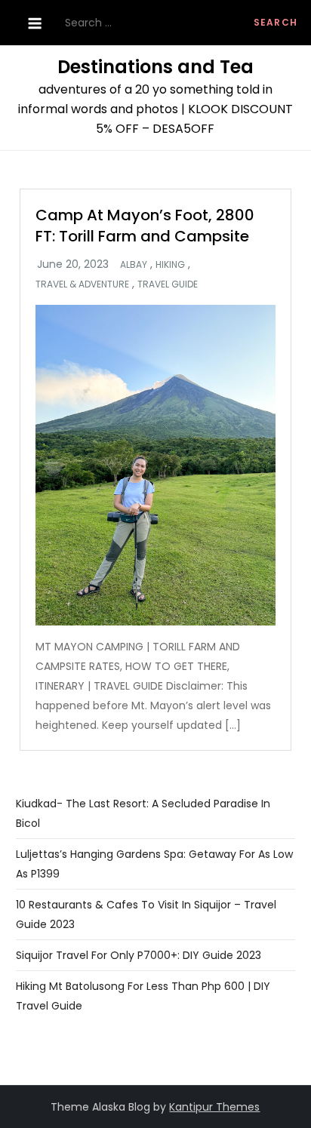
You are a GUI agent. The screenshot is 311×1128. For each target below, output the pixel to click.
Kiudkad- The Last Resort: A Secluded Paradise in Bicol (143, 813)
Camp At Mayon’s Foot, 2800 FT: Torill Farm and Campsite (144, 225)
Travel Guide (167, 284)
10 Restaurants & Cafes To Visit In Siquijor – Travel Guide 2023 (146, 914)
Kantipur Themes (214, 1106)
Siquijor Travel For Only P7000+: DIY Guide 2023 (138, 955)
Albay (133, 265)
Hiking (170, 265)
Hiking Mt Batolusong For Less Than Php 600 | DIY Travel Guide (143, 996)
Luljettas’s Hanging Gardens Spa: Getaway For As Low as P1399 (154, 864)
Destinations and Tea (155, 66)
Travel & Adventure (82, 284)
